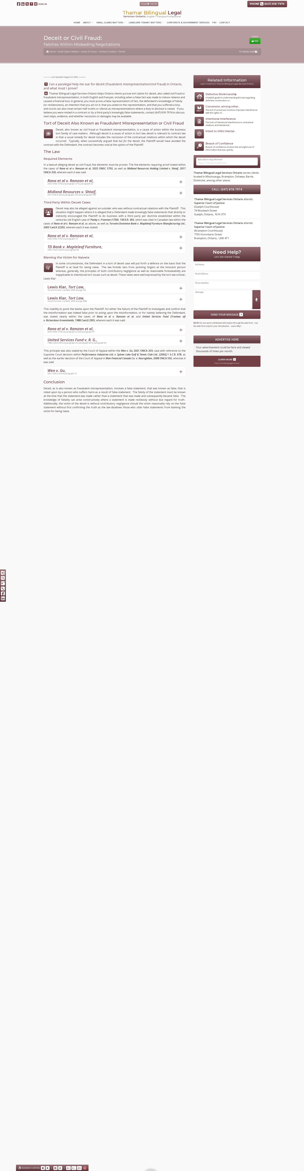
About (87, 22)
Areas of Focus (89, 51)
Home (77, 22)
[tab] (114, 182)
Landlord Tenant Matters (145, 22)
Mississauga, (213, 176)
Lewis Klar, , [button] (67, 287)
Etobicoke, (199, 180)
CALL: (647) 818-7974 (227, 189)
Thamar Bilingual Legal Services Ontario (73, 93)
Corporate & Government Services (188, 22)
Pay (214, 22)
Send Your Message (225, 314)
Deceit (121, 51)
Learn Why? (236, 326)
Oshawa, (240, 176)
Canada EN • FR (149, 4)
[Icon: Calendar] (3, 583)
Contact (224, 22)
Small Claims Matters (109, 22)
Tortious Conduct (108, 51)
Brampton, (228, 176)
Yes (256, 41)
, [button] (71, 181)
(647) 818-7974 (163, 112)
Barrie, (250, 176)
